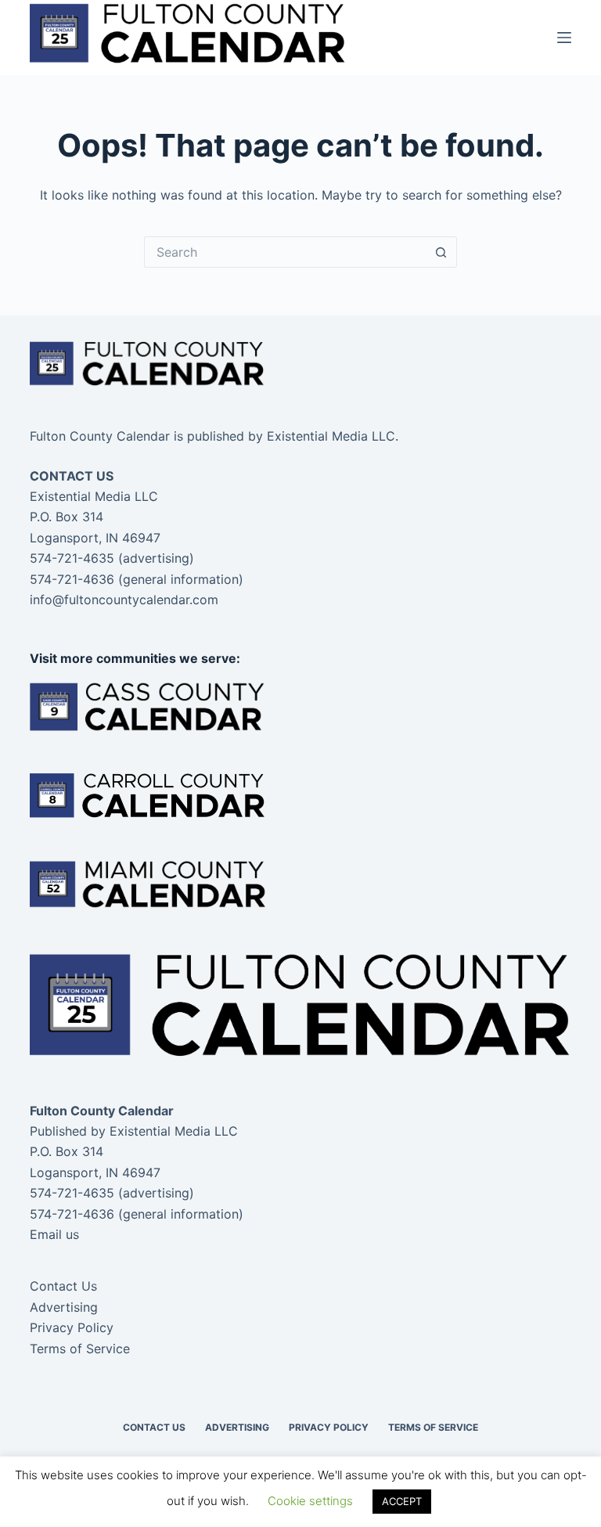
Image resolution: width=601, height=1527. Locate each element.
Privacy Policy (71, 1327)
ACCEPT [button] (402, 1501)
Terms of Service (80, 1348)
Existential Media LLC (174, 1131)
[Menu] (564, 38)
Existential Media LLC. (332, 436)
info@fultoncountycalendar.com (124, 599)
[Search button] (441, 252)
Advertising (64, 1307)
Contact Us (63, 1286)
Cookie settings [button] (310, 1500)
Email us (54, 1234)
